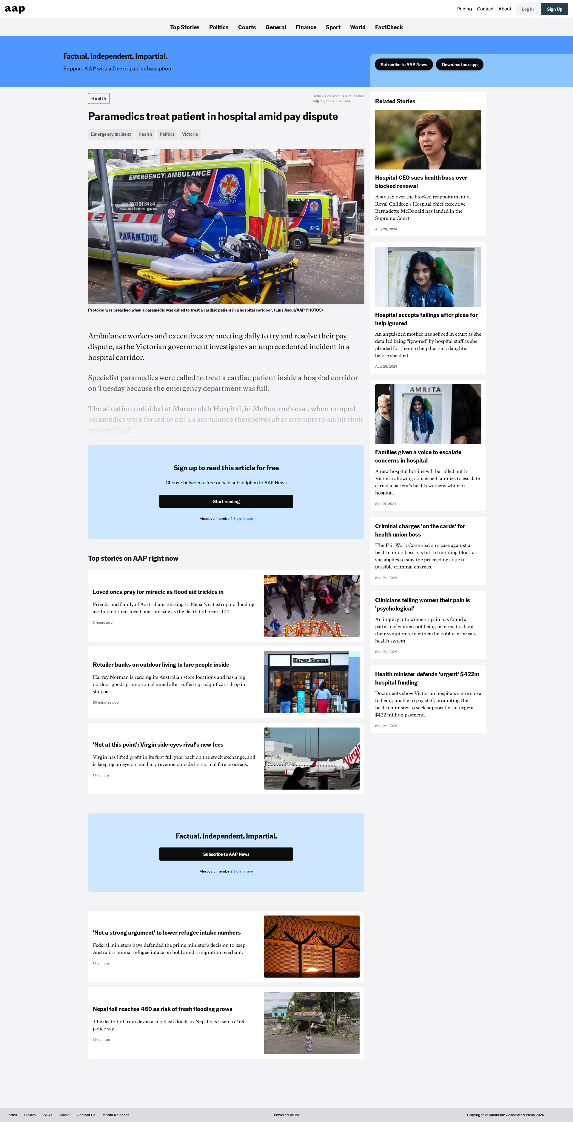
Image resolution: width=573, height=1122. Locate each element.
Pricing (464, 9)
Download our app (460, 64)
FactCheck (389, 27)
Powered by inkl (287, 1115)
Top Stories (185, 27)
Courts (247, 27)
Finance (306, 27)
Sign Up (554, 9)
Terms (12, 1115)
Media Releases (115, 1115)
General (276, 27)
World (358, 27)
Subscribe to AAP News (404, 64)
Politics (219, 27)
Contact (485, 9)
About (504, 9)
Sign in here (243, 519)
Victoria (190, 134)
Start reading (226, 501)
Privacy (30, 1115)
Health (99, 98)
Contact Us (86, 1115)
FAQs (47, 1115)
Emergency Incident (111, 134)
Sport (333, 27)
